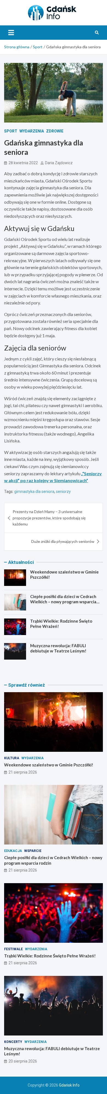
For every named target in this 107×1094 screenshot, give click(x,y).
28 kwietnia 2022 (23, 163)
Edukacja (13, 851)
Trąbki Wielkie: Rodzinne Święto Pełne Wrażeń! (50, 955)
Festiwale (13, 949)
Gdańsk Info (69, 1085)
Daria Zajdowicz (59, 163)
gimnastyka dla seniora (34, 491)
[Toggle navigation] (11, 32)
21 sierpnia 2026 (23, 772)
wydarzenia (31, 131)
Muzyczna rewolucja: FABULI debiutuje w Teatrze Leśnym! (58, 648)
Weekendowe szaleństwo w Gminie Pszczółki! (48, 764)
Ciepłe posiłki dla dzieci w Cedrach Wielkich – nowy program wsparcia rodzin (63, 602)
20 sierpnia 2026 (23, 1061)
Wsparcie (32, 851)
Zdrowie (54, 131)
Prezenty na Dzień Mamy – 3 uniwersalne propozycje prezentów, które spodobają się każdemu (49, 517)
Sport (10, 131)
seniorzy (63, 491)
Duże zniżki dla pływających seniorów (62, 541)
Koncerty (13, 1042)
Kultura (11, 758)
